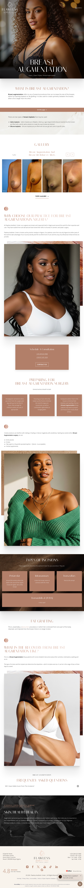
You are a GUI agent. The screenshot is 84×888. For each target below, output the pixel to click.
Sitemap (19, 878)
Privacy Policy (25, 878)
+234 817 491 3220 (42, 357)
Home (30, 75)
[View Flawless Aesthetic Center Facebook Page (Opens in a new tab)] (33, 867)
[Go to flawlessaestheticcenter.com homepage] (15, 8)
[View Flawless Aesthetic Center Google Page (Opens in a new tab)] (42, 870)
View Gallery (40, 196)
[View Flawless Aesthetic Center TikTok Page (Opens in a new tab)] (50, 867)
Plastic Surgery (38, 75)
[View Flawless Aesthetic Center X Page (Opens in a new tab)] (38, 867)
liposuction (25, 627)
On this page (41, 110)
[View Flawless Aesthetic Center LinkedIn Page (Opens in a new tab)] (56, 867)
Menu (80, 8)
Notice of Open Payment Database (47, 878)
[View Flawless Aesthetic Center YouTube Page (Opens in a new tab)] (44, 867)
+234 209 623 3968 (42, 354)
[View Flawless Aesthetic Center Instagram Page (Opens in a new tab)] (27, 867)
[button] (76, 8)
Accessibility (33, 878)
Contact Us (42, 364)
